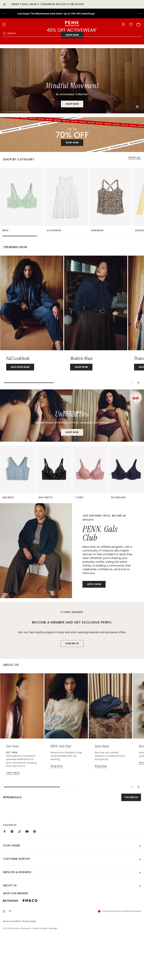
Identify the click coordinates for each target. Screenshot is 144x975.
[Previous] (132, 383)
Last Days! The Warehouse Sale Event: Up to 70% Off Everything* (72, 13)
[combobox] (74, 33)
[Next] (138, 383)
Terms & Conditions (12, 921)
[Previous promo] (6, 13)
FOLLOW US (131, 797)
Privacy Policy (29, 921)
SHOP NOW (72, 104)
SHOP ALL (134, 157)
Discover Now (20, 367)
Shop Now (72, 432)
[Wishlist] (131, 24)
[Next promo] (137, 13)
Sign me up (72, 643)
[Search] (4, 33)
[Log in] (123, 24)
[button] (4, 24)
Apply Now (94, 584)
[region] (72, 13)
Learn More (13, 772)
